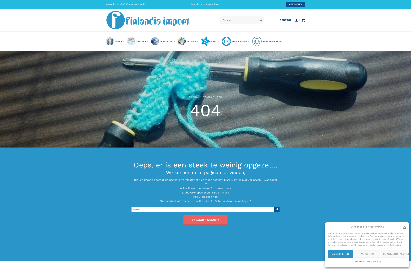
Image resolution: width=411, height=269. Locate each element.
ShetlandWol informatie (175, 201)
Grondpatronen (200, 192)
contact (285, 20)
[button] (404, 226)
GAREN (118, 41)
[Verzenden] (261, 20)
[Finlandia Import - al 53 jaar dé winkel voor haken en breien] (152, 20)
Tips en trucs (220, 192)
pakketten (166, 41)
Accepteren (340, 253)
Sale (214, 41)
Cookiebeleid (358, 261)
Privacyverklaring (373, 261)
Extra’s (191, 41)
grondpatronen (272, 41)
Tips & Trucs (239, 41)
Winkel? (207, 188)
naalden (141, 41)
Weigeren (367, 253)
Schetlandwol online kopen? (233, 201)
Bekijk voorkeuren (394, 253)
